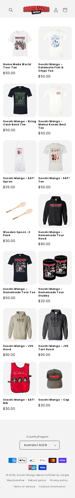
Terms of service (24, 486)
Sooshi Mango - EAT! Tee (54, 180)
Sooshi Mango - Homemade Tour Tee (19, 290)
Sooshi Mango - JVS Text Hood (53, 347)
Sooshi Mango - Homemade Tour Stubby (51, 292)
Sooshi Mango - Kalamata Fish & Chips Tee (51, 68)
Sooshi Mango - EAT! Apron (18, 180)
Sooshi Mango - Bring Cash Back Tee (19, 123)
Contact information (52, 486)
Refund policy (37, 480)
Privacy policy (59, 480)
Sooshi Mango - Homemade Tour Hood (51, 235)
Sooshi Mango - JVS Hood (18, 347)
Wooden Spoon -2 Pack (16, 234)
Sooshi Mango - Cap (53, 399)
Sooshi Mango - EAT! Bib (18, 401)
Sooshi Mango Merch (30, 475)
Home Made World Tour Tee (17, 66)
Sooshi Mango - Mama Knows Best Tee (52, 125)
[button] (10, 10)
